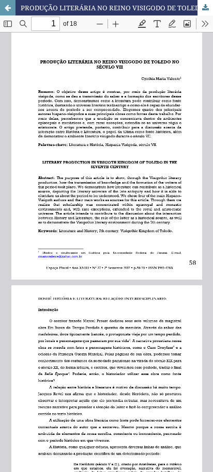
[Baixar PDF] (205, 7)
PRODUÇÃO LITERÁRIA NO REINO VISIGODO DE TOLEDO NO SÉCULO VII (117, 7)
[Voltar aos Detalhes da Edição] (8, 7)
